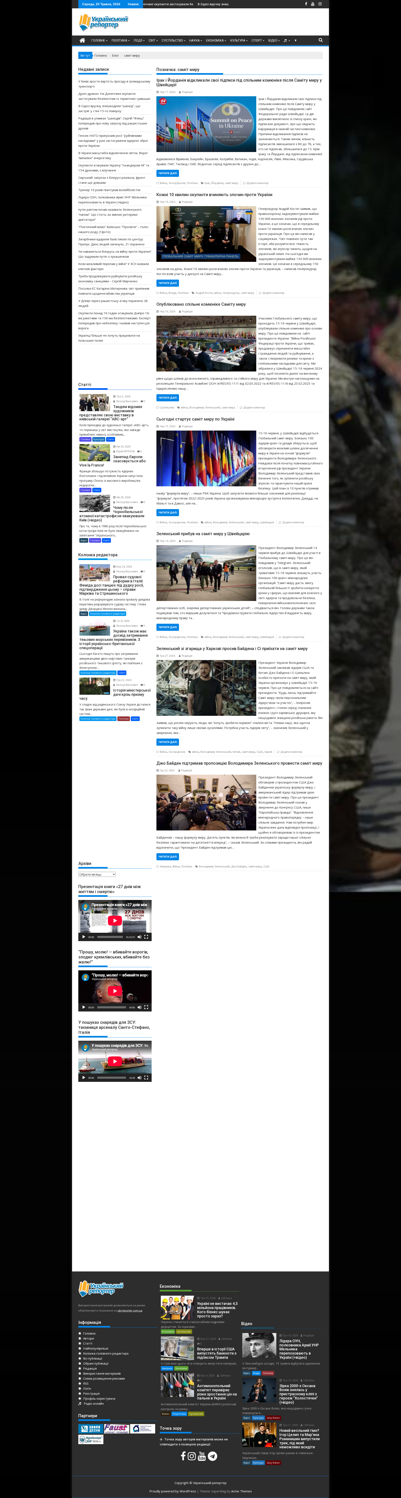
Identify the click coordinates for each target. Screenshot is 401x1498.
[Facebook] (183, 1458)
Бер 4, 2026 (207, 1375)
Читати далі (168, 173)
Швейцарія (267, 522)
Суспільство (172, 40)
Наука (194, 40)
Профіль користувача (98, 1398)
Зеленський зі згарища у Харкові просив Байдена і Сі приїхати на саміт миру (232, 648)
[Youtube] (202, 1458)
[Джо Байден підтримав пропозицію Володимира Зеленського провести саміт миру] (206, 777)
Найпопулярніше (95, 1348)
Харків (268, 752)
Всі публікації (92, 1358)
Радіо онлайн (93, 1403)
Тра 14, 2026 (290, 1380)
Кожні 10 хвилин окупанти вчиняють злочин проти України (214, 194)
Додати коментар (258, 183)
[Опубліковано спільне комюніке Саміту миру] (206, 318)
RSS (85, 1383)
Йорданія (217, 183)
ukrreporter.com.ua (130, 1310)
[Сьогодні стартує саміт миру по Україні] (206, 433)
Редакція (187, 92)
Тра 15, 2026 (208, 1298)
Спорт (257, 40)
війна (217, 293)
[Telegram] (213, 1458)
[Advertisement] (247, 23)
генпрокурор (231, 293)
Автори (88, 1338)
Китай (236, 752)
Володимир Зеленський (204, 407)
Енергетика (179, 1413)
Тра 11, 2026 (290, 1425)
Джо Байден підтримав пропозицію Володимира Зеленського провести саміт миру (239, 763)
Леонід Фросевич (126, 401)
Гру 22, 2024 (123, 680)
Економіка (215, 40)
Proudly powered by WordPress (172, 1491)
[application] (115, 920)
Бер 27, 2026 (208, 1339)
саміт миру (231, 183)
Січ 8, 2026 (122, 621)
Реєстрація (91, 1393)
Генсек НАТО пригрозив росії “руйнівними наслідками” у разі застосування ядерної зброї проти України (113, 140)
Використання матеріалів (101, 1373)
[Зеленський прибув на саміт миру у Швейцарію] (206, 548)
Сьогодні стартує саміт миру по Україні (195, 419)
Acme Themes (241, 1491)
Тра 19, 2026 (290, 1335)
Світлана (226, 1298)
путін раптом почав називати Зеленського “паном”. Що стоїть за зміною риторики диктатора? (110, 214)
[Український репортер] (82, 39)
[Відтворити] (84, 937)
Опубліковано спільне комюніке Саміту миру (201, 304)
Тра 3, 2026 (123, 396)
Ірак (207, 183)
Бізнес (165, 1413)
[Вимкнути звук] (139, 937)
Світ (152, 40)
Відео (272, 40)
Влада (172, 293)
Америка (165, 866)
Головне (98, 40)
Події (138, 40)
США (260, 752)
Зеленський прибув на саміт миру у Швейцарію (203, 533)
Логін (86, 1388)
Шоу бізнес (273, 1417)
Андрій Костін (204, 293)
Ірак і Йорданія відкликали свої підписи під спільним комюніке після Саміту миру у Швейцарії (239, 82)
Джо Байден (239, 866)
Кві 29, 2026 (123, 446)
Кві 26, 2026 (123, 497)
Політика (119, 40)
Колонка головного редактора (107, 613)
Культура (237, 40)
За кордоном (177, 183)
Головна (88, 1333)
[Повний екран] (146, 937)
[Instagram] (192, 1458)
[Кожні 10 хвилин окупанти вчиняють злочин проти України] (206, 209)
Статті (110, 439)
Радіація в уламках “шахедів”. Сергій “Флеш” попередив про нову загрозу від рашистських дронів (112, 123)
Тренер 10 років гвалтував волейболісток (109, 190)
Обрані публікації (95, 1363)
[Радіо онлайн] (286, 40)
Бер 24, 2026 (124, 566)
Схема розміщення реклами (103, 1378)
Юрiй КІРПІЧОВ (125, 451)
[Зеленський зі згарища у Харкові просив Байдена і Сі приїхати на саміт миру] (206, 662)
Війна (163, 183)
